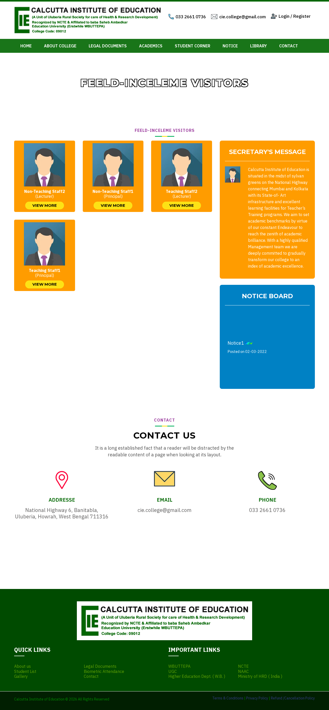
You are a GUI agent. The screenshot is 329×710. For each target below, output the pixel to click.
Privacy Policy (257, 698)
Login (284, 16)
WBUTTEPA (179, 666)
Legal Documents (108, 45)
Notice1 (247, 344)
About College (60, 45)
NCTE (243, 666)
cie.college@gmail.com (242, 17)
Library (258, 45)
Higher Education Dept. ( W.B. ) (196, 676)
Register (302, 16)
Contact (288, 45)
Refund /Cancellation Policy (293, 698)
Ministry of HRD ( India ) (260, 676)
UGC (172, 671)
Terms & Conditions (227, 698)
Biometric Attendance (104, 671)
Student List (25, 671)
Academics (150, 45)
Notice (230, 45)
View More (44, 205)
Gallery (21, 676)
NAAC (243, 671)
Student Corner (192, 45)
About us (22, 666)
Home (26, 45)
